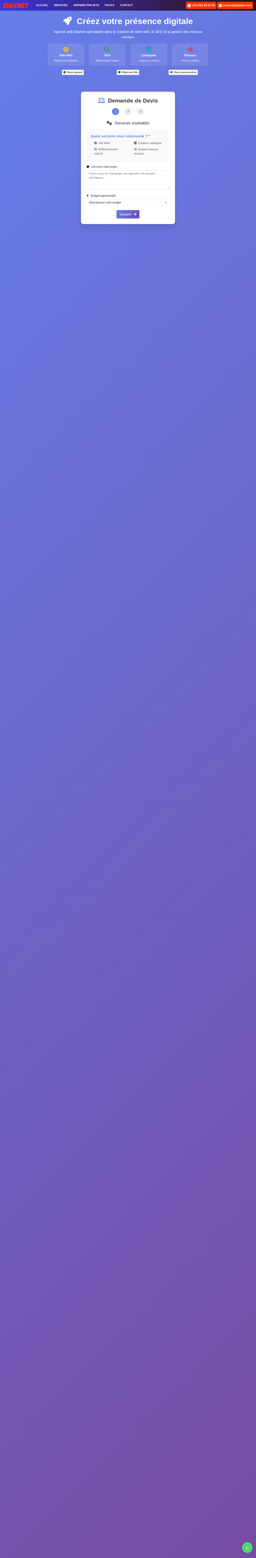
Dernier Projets (86, 5)
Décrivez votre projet (104, 166)
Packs (109, 5)
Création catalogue (149, 143)
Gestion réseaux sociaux (146, 151)
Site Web (104, 143)
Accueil (43, 5)
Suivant (125, 214)
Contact (126, 5)
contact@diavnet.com (237, 5)
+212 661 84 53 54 (203, 5)
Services (61, 5)
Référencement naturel (105, 151)
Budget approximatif (102, 195)
